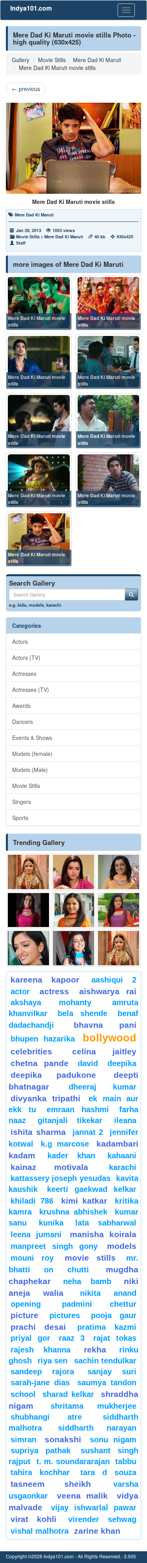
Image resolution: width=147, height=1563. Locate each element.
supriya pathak (41, 1450)
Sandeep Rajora (42, 1371)
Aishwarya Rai (107, 991)
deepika (121, 1063)
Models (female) (32, 753)
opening (26, 1304)
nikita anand (108, 1293)
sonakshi (65, 1439)
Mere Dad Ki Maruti (97, 60)
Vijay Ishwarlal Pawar (93, 1507)
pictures (64, 1315)
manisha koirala (103, 1234)
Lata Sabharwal (105, 1222)
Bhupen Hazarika (43, 1038)
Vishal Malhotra (40, 1531)
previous (26, 89)
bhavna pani (105, 1024)
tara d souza (108, 1472)
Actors (20, 641)
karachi (53, 605)
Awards (21, 705)
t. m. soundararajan (73, 1461)
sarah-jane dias (40, 1382)
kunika (51, 1222)
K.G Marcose (65, 1144)
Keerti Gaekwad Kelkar (91, 1189)
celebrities (31, 1051)
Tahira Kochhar (40, 1472)
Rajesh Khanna (41, 1349)
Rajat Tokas (114, 1338)
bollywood (109, 1038)
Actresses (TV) (30, 689)
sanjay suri (111, 1371)
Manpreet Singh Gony (54, 1246)
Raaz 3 (72, 1338)
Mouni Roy (32, 1258)
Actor (20, 991)
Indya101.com (31, 8)
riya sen (54, 1360)
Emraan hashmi (78, 1109)
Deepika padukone (53, 1074)
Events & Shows (32, 737)
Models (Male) (30, 769)
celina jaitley (104, 1051)
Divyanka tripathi (45, 1098)
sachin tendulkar (105, 1360)
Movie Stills (52, 60)
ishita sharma (38, 1131)
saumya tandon (106, 1382)
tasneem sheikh (51, 1483)
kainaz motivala (49, 1167)
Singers (21, 802)
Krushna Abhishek (73, 1212)
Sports (20, 818)
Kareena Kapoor (45, 979)
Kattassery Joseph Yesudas (61, 1178)
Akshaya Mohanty (51, 1002)
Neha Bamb (87, 1281)
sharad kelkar (68, 1394)
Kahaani (121, 1155)
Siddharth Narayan (97, 1428)
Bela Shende (82, 1013)
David (88, 1063)
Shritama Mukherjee (94, 1406)
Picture (24, 1315)
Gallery (20, 60)
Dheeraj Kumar (102, 1086)
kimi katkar (84, 1200)
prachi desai (38, 1326)
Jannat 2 (88, 1132)
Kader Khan (71, 1155)
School (23, 1394)
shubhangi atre (46, 1417)
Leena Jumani (36, 1234)
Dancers (22, 721)
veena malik (82, 1495)
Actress (54, 991)
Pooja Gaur (113, 1315)
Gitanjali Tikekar (70, 1120)
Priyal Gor (30, 1338)
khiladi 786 (32, 1201)
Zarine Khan (97, 1530)
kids (22, 605)
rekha (95, 1349)
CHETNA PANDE (40, 1063)
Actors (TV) (26, 657)
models (36, 605)
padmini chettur (99, 1304)
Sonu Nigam (113, 1439)
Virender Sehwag (102, 1519)
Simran (23, 1439)
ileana (125, 1120)
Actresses (24, 673)
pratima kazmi (106, 1327)
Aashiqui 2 (113, 979)
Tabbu (125, 1461)
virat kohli (33, 1519)
